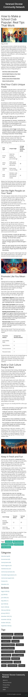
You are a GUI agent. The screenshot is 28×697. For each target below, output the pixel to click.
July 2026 (4, 594)
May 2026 (4, 600)
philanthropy (20, 644)
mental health (15, 658)
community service (18, 637)
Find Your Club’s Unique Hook (10, 71)
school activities (6, 547)
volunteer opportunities (8, 648)
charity (4, 665)
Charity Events (6, 562)
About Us (5, 680)
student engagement (7, 544)
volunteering (15, 641)
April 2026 (4, 604)
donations (21, 665)
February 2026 (5, 610)
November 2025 (6, 619)
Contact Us (5, 687)
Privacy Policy (6, 685)
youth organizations (7, 662)
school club (9, 541)
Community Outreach (8, 572)
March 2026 (5, 607)
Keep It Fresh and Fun (8, 81)
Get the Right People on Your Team (11, 74)
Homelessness (6, 568)
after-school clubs (18, 541)
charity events (18, 634)
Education (5, 584)
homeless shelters (20, 651)
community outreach (7, 634)
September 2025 (6, 625)
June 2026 (4, 597)
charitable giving (6, 655)
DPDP (4, 689)
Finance (4, 581)
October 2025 (5, 622)
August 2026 (5, 591)
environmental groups (7, 651)
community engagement (8, 644)
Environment (5, 559)
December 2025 (6, 616)
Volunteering (5, 556)
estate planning (5, 658)
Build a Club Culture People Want (11, 78)
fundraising (17, 662)
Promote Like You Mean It (8, 76)
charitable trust (6, 641)
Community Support (7, 578)
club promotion (19, 544)
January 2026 (5, 613)
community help (12, 665)
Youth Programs (6, 565)
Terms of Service (7, 682)
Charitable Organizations (8, 575)
